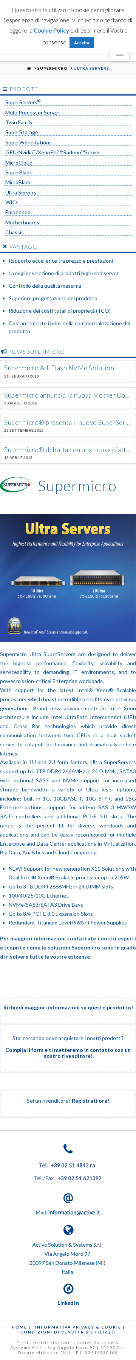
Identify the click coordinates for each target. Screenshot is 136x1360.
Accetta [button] (81, 42)
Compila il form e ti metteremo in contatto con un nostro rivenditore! (68, 1053)
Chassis (14, 232)
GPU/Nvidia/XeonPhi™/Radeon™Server (52, 152)
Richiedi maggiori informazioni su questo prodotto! (68, 1007)
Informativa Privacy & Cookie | (80, 1327)
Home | (21, 1327)
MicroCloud (18, 163)
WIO (11, 202)
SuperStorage (21, 132)
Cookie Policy (51, 30)
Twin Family (18, 122)
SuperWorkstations (28, 142)
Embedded (18, 212)
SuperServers (22, 102)
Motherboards (22, 222)
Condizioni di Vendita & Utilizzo (68, 1332)
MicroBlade (18, 182)
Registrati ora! (90, 1100)
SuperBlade (18, 172)
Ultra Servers (20, 193)
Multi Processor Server (32, 113)
